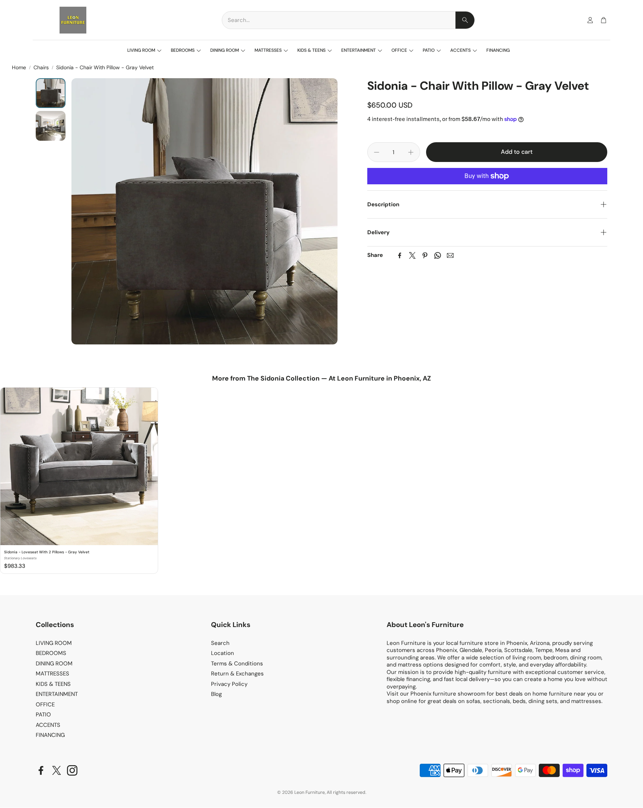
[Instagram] (72, 770)
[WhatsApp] (437, 255)
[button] (348, 20)
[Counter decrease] (376, 152)
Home (19, 67)
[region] (321, 481)
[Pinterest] (425, 255)
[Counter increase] (411, 152)
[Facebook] (399, 255)
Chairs (41, 67)
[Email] (450, 255)
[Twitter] (412, 255)
